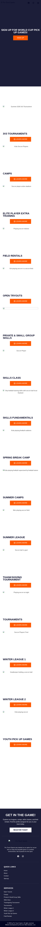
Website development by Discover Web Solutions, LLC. (20, 924)
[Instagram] (23, 856)
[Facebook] (18, 856)
